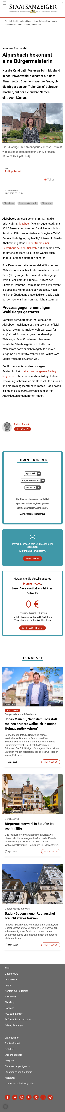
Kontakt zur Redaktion (16, 990)
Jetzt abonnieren (32, 628)
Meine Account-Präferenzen (33, 514)
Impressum (11, 979)
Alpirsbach (31, 473)
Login (8, 985)
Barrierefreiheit (12, 1043)
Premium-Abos (32, 583)
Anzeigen (10, 1077)
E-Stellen (9, 1049)
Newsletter (10, 996)
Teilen (51, 179)
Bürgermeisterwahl (30, 480)
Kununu (50, 1097)
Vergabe (9, 1060)
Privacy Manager (14, 1025)
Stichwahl (30, 487)
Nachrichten (31, 21)
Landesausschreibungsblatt (19, 1083)
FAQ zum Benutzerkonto (18, 1019)
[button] (5, 1106)
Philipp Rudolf (13, 171)
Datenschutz (11, 973)
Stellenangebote (13, 1054)
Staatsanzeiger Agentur (17, 1066)
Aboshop (9, 1002)
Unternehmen (12, 1037)
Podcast (9, 1008)
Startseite (20, 21)
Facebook (7, 1097)
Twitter (14, 1097)
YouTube (29, 1097)
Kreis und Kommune (47, 21)
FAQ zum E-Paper (14, 1013)
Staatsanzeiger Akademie (18, 1072)
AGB (7, 968)
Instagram (22, 1097)
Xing (36, 1097)
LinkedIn (43, 1097)
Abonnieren (33, 558)
